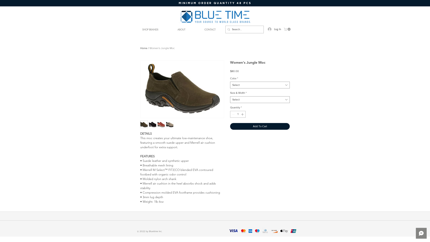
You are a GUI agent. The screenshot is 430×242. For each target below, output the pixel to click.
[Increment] (242, 114)
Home (143, 48)
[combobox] (260, 85)
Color (234, 78)
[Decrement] (233, 114)
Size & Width (238, 92)
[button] (287, 29)
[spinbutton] (237, 114)
